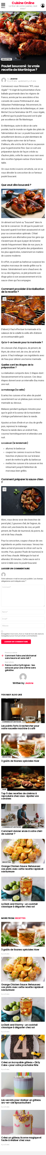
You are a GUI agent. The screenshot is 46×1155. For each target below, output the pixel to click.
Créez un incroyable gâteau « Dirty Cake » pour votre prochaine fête (20, 1064)
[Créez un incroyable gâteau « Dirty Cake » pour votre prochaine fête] (23, 1047)
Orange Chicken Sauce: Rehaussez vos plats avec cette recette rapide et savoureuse (22, 869)
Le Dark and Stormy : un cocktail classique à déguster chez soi (19, 905)
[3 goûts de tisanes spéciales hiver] (23, 745)
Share (4, 192)
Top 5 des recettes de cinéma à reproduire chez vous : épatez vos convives (20, 796)
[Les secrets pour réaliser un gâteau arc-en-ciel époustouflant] (23, 1084)
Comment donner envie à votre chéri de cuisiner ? (21, 832)
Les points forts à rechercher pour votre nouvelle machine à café (20, 727)
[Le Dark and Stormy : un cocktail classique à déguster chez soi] (23, 889)
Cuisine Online (23, 3)
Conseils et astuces (11, 722)
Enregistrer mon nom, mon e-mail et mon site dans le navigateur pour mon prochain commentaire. (22, 635)
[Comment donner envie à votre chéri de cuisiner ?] (23, 816)
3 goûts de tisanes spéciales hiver (20, 761)
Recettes (6, 757)
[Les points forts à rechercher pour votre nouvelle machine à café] (23, 710)
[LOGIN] (43, 5)
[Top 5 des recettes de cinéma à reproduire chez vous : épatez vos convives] (23, 778)
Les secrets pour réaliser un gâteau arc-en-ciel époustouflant (21, 1101)
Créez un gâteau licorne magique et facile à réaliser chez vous (21, 1139)
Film (4, 789)
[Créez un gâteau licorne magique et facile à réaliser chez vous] (23, 1122)
